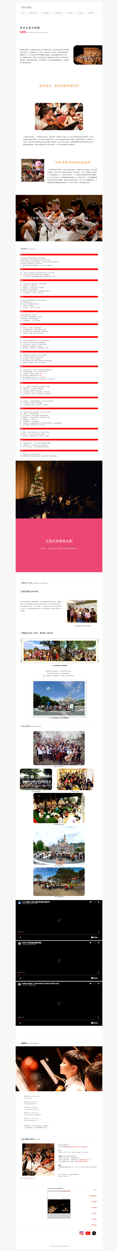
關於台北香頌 (33, 13)
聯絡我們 (91, 13)
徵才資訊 (94, 1213)
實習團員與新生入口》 (85, 1159)
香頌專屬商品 (93, 1196)
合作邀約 (94, 1201)
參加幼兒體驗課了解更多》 (81, 1161)
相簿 (50, 369)
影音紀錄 (70, 13)
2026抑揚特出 (58, 13)
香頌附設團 (45, 13)
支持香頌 (80, 13)
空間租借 (94, 1219)
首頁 (23, 13)
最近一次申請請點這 (82, 1146)
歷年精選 (94, 1207)
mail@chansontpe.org (28, 1178)
